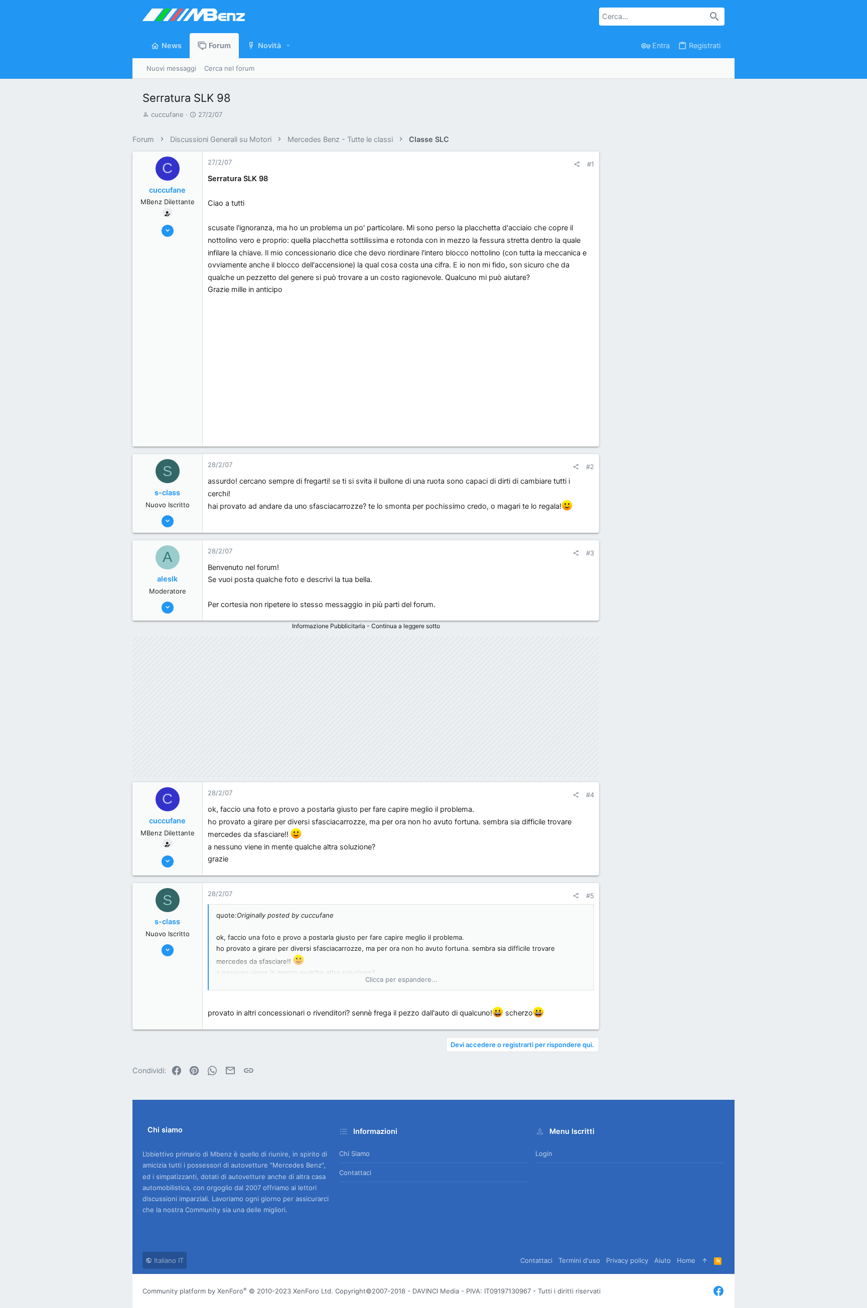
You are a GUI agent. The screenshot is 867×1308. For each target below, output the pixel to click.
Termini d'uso (579, 1260)
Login (543, 1153)
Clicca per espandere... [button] (401, 979)
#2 (590, 467)
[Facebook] (718, 1291)
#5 (590, 896)
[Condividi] (577, 164)
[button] (288, 46)
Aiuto (662, 1260)
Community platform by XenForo (237, 1291)
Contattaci (355, 1173)
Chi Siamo (354, 1153)
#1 (590, 164)
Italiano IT (168, 1260)
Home (686, 1260)
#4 (590, 795)
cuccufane (167, 114)
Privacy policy (627, 1260)
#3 (590, 553)
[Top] (704, 1260)
